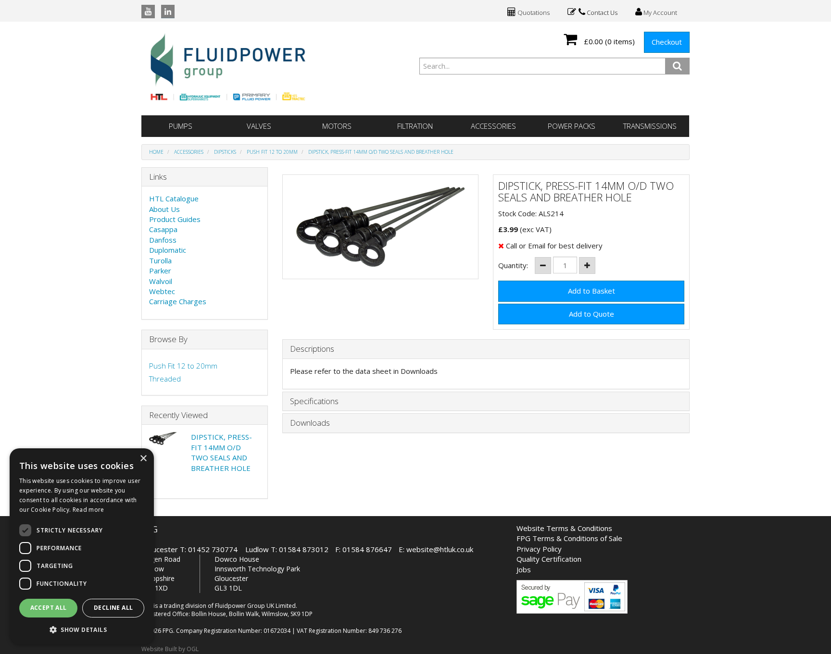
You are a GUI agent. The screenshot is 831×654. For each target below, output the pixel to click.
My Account (659, 12)
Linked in (168, 11)
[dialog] (82, 546)
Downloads (310, 423)
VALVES (259, 126)
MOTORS (337, 126)
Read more (88, 510)
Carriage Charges (177, 301)
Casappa (163, 229)
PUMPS (180, 126)
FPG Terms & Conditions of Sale (569, 538)
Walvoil (160, 281)
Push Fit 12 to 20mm (272, 151)
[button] (81, 629)
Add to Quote (591, 314)
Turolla (160, 260)
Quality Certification (548, 559)
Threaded (165, 378)
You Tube (148, 11)
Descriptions (312, 349)
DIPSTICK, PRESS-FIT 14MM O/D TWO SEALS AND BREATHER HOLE (380, 151)
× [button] (143, 458)
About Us (164, 209)
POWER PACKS (571, 126)
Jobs (523, 569)
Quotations (533, 12)
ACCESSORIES (493, 126)
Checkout (667, 42)
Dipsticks (225, 151)
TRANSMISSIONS (650, 126)
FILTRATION (415, 126)
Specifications (314, 401)
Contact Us (601, 12)
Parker (160, 270)
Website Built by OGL (170, 649)
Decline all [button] (113, 608)
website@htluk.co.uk (439, 549)
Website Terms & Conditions (564, 528)
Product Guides (175, 219)
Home (156, 151)
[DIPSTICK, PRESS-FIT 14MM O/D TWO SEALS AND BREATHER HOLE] (381, 227)
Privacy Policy (539, 549)
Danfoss (162, 240)
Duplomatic (167, 250)
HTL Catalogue (174, 198)
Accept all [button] (48, 608)
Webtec (162, 291)
